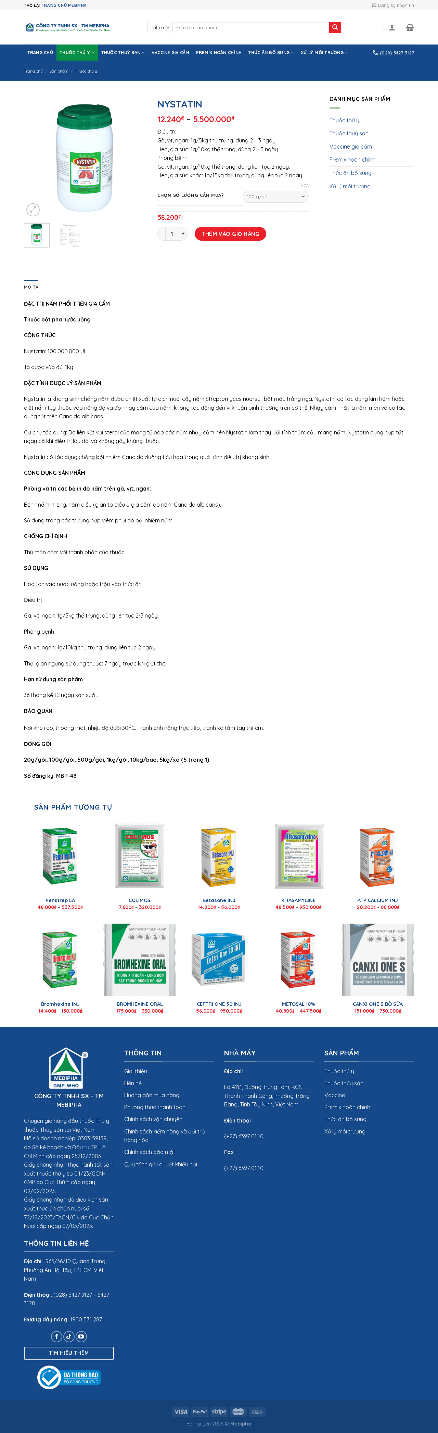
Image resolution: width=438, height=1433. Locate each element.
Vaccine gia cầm (171, 52)
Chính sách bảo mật (149, 1152)
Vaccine (334, 1095)
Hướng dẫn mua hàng (151, 1095)
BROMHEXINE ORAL (140, 1004)
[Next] (136, 156)
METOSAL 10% (298, 1004)
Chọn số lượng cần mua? (190, 195)
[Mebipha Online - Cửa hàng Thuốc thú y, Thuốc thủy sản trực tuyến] (80, 27)
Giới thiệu (135, 1071)
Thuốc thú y (75, 52)
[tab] (31, 287)
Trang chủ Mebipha (64, 5)
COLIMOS (140, 900)
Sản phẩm (58, 71)
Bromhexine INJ (60, 1004)
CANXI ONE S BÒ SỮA (378, 1004)
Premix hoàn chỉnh (219, 52)
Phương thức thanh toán (154, 1107)
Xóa (305, 185)
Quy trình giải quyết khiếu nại (160, 1164)
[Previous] (35, 156)
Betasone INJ (219, 900)
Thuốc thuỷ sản (121, 52)
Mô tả (31, 287)
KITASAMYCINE (298, 900)
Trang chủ (40, 52)
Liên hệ (133, 1083)
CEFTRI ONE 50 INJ (219, 1004)
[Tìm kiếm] (335, 28)
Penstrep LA (60, 900)
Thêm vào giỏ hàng (230, 233)
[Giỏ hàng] (410, 27)
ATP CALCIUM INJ (378, 900)
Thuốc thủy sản (343, 1083)
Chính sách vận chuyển (153, 1119)
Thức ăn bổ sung (268, 52)
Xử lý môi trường (322, 52)
